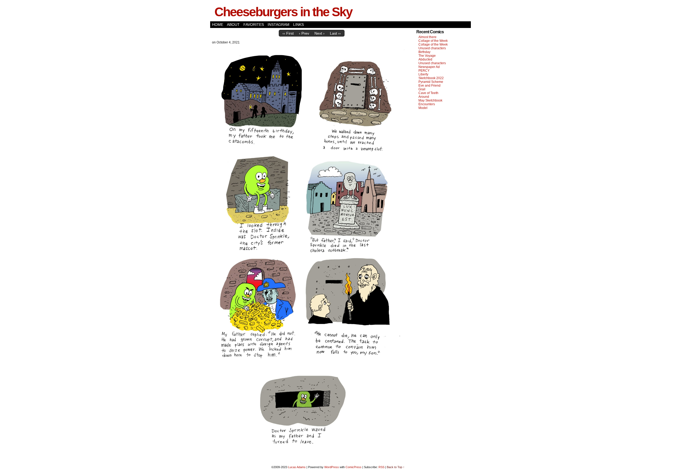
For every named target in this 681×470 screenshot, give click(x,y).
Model (422, 108)
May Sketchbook (430, 100)
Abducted (425, 59)
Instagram (278, 24)
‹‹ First (288, 33)
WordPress (331, 467)
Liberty (423, 74)
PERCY (424, 70)
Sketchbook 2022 (431, 78)
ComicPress (354, 467)
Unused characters (432, 48)
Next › (319, 33)
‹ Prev (304, 33)
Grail (421, 89)
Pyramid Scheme (430, 82)
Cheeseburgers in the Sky (283, 12)
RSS (381, 467)
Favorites (253, 24)
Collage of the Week (433, 41)
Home (217, 24)
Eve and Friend (429, 85)
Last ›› (335, 33)
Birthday (424, 52)
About (233, 24)
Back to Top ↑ (396, 467)
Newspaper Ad (429, 67)
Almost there (427, 37)
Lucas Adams (297, 467)
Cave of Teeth (428, 93)
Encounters (426, 104)
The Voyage (427, 56)
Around (423, 97)
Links (298, 24)
